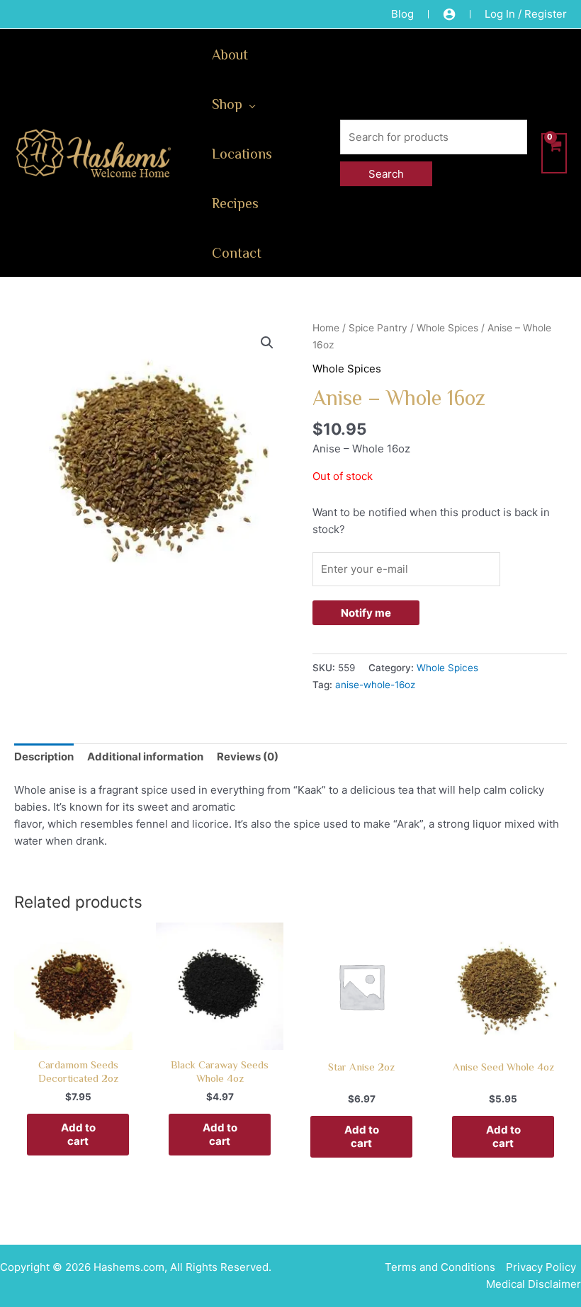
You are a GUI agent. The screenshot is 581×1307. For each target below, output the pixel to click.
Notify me (366, 613)
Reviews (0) (247, 756)
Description (44, 756)
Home (325, 327)
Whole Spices (447, 327)
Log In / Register (526, 14)
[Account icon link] (449, 14)
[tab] (44, 757)
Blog (402, 14)
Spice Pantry (378, 327)
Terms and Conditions (440, 1267)
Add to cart (78, 1134)
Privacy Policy (541, 1267)
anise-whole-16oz (375, 684)
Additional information (145, 756)
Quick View (78, 1037)
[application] (249, 103)
